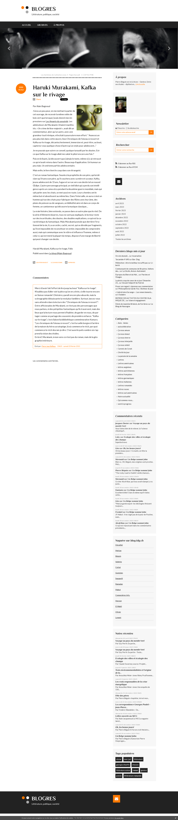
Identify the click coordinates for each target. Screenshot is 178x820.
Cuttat (118, 567)
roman (135, 770)
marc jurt (127, 759)
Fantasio (119, 490)
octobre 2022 (121, 224)
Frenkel (118, 512)
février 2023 (120, 210)
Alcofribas (120, 523)
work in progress (124, 404)
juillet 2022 (120, 235)
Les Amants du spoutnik (57, 121)
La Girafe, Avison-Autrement (134, 271)
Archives (42, 25)
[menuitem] (28, 24)
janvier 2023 (120, 214)
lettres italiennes (125, 382)
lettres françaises (125, 374)
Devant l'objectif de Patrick (133, 283)
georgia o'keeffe (123, 765)
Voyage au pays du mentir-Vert (129, 641)
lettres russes (123, 389)
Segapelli (119, 578)
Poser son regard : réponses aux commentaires (134, 286)
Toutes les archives (123, 239)
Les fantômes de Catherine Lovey (53, 75)
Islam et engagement (137, 300)
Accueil (26, 25)
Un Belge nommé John (138, 459)
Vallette (118, 562)
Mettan (118, 550)
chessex (135, 765)
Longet (118, 617)
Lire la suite (140, 84)
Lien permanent (42, 262)
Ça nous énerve (124, 338)
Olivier (118, 612)
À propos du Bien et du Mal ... (126, 274)
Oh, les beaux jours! (132, 448)
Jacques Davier (122, 423)
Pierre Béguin (121, 470)
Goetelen (119, 573)
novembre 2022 (121, 221)
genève (144, 770)
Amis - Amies (123, 323)
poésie (119, 776)
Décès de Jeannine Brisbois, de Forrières (131, 304)
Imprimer (71, 262)
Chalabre (122, 294)
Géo (117, 448)
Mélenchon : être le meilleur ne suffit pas (131, 263)
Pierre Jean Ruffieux (49, 346)
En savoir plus (119, 818)
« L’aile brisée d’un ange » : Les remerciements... (133, 292)
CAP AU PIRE (88, 75)
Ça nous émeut (124, 334)
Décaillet (119, 545)
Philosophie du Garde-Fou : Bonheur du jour (135, 289)
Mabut (118, 590)
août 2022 (119, 231)
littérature (138, 759)
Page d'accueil (74, 75)
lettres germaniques (126, 378)
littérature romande (132, 776)
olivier (118, 759)
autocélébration (124, 327)
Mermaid (119, 459)
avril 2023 (119, 203)
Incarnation (136, 256)
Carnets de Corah (125, 349)
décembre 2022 (121, 217)
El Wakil (118, 606)
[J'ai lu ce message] (176, 818)
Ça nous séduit (124, 345)
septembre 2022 (122, 228)
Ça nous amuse (124, 330)
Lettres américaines (126, 363)
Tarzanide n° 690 (122, 259)
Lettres (121, 360)
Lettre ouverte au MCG (126, 716)
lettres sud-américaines (127, 393)
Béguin (118, 556)
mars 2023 (119, 207)
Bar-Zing (136, 259)
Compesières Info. (122, 595)
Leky (117, 437)
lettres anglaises (124, 367)
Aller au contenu (8, 2)
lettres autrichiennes (126, 371)
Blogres (44, 9)
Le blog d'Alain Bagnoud (60, 253)
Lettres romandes (125, 385)
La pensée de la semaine (127, 356)
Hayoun (118, 601)
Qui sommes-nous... (125, 400)
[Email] (118, 181)
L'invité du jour (124, 352)
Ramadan (119, 584)
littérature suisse (123, 770)
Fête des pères (122, 695)
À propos (59, 25)
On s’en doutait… (122, 256)
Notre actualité (124, 396)
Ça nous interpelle (125, 341)
